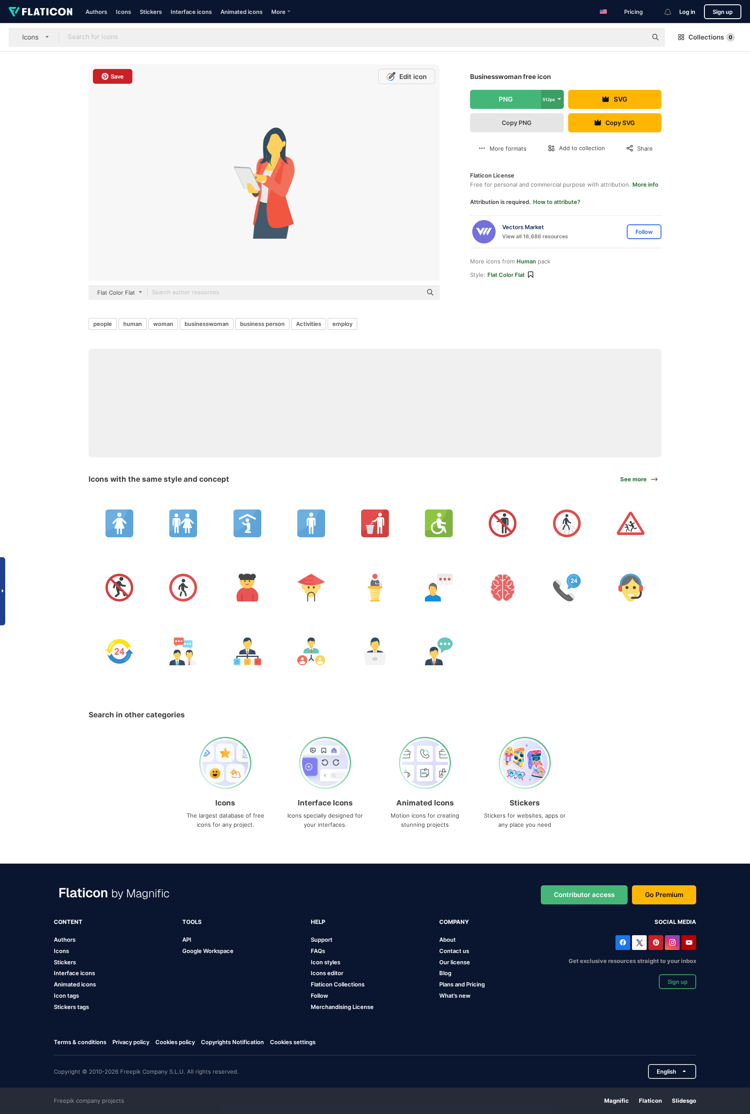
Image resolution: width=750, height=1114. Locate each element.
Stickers (151, 11)
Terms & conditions (80, 1041)
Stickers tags (71, 1006)
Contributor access (584, 895)
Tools (192, 921)
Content (68, 921)
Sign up (723, 11)
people (102, 323)
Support (321, 939)
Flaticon (650, 1100)
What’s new (454, 995)
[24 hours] (119, 651)
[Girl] (247, 587)
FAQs (318, 950)
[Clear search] (636, 37)
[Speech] (375, 587)
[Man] (311, 523)
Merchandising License (342, 1006)
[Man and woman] (183, 523)
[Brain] (502, 587)
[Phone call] (566, 587)
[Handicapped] (438, 523)
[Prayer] (247, 523)
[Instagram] (672, 942)
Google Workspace (208, 950)
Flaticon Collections (338, 984)
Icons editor (327, 972)
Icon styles (325, 962)
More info (645, 184)
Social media (675, 921)
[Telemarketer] (630, 587)
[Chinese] (311, 587)
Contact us (454, 950)
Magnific (616, 1100)
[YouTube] (688, 942)
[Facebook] (622, 942)
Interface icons (191, 11)
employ (342, 323)
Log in (687, 11)
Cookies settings (293, 1042)
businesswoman (206, 323)
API (186, 939)
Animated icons (241, 11)
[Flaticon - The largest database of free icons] (40, 11)
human (132, 323)
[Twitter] (639, 942)
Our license (454, 962)
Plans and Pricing (462, 984)
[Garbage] (375, 523)
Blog (445, 972)
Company (454, 921)
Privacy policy (130, 1041)
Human (526, 261)
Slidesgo (684, 1100)
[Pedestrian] (502, 523)
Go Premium (664, 895)
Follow (319, 995)
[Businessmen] (183, 651)
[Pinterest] (655, 942)
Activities (308, 323)
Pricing (633, 11)
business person (262, 323)
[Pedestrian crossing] (566, 523)
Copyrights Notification (232, 1041)
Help (318, 921)
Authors (96, 11)
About (447, 939)
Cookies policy (175, 1041)
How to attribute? (556, 201)
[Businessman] (247, 651)
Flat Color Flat (506, 274)
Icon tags (66, 995)
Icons (123, 11)
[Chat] (438, 587)
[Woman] (119, 523)
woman (163, 323)
